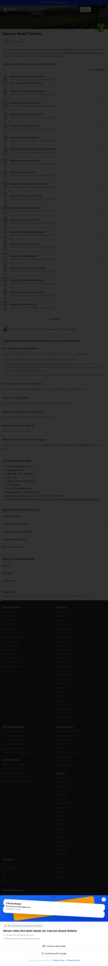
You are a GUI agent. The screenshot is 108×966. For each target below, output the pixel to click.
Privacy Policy (74, 960)
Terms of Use (58, 960)
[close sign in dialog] (104, 899)
